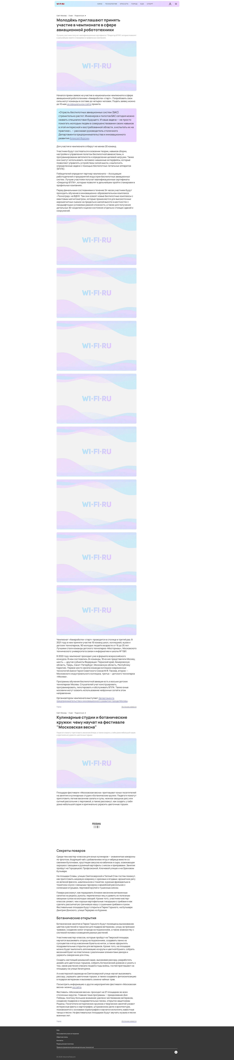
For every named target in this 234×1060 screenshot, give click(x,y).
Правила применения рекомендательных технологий (75, 1047)
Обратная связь (62, 1037)
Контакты (60, 1040)
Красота (124, 4)
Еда (142, 4)
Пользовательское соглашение (68, 1034)
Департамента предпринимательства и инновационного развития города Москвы (92, 699)
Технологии (111, 4)
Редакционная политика (65, 1044)
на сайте (76, 987)
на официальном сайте (79, 104)
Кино (100, 4)
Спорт (150, 4)
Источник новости (129, 706)
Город (134, 4)
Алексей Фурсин (79, 138)
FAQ (58, 1030)
